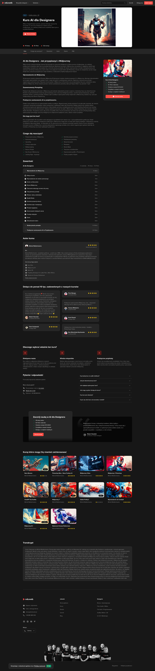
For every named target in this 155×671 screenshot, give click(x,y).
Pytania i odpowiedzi (31, 605)
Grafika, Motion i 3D (102, 612)
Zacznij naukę (38, 434)
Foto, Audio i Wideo (102, 606)
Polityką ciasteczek (39, 666)
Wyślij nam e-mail (30, 390)
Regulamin (115, 666)
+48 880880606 (35, 393)
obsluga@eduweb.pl (31, 612)
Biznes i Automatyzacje (103, 603)
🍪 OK (48, 666)
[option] (29, 635)
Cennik (131, 3)
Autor (58, 51)
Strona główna (64, 603)
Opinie (66, 51)
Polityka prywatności (126, 666)
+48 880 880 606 (31, 615)
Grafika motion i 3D (34, 15)
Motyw (25, 627)
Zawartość (49, 51)
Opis (25, 51)
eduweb (62, 599)
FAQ (73, 51)
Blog (61, 616)
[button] (28, 3)
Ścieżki (62, 609)
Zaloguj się (140, 3)
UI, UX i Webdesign (102, 616)
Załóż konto (148, 3)
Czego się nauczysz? (36, 51)
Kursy (61, 606)
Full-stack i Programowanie (104, 609)
